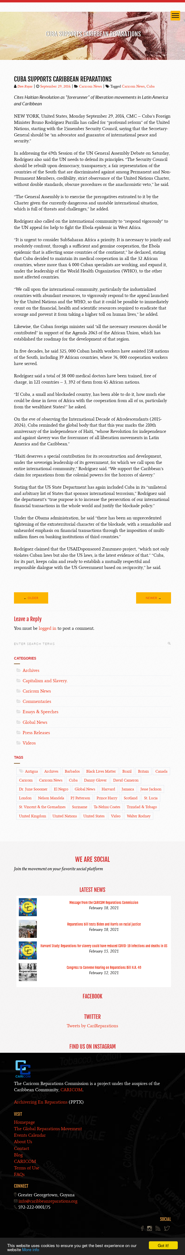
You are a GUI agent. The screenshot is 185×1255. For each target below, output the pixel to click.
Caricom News (90, 86)
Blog (18, 1155)
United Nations (65, 816)
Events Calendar (30, 1135)
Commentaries (37, 701)
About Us (23, 1141)
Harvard (108, 789)
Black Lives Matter (101, 771)
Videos (29, 743)
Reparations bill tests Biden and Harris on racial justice (104, 924)
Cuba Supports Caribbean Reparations (63, 79)
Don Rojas (25, 86)
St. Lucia (151, 798)
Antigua (31, 771)
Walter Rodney (139, 816)
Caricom (26, 780)
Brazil (127, 771)
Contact (21, 1148)
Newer (151, 598)
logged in (47, 628)
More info (30, 1249)
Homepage (24, 1122)
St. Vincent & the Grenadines (42, 807)
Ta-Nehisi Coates (107, 807)
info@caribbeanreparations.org (48, 1201)
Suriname (79, 807)
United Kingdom (32, 816)
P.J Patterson (80, 798)
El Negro (61, 789)
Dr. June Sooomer (33, 789)
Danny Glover (95, 780)
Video (115, 816)
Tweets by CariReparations (92, 1025)
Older (33, 598)
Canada (161, 771)
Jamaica (128, 789)
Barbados (72, 771)
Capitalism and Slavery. (45, 680)
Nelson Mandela (51, 798)
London (25, 798)
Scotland (131, 798)
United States (94, 816)
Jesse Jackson (150, 789)
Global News (35, 722)
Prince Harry (107, 798)
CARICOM (71, 1089)
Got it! (163, 1245)
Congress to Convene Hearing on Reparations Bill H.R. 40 (104, 967)
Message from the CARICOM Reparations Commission (103, 903)
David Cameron (126, 780)
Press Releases (36, 732)
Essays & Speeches (40, 711)
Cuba (150, 86)
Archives (31, 670)
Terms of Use (26, 1168)
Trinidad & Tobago (142, 807)
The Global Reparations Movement (48, 1128)
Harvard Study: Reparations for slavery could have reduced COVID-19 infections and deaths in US (103, 946)
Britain (143, 771)
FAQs (19, 1174)
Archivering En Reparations (40, 1102)
